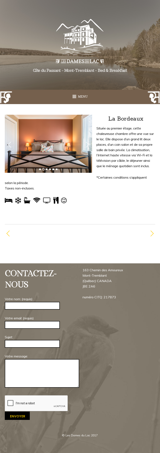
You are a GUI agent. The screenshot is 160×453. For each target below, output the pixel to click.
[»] (87, 144)
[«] (9, 144)
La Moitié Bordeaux (30, 233)
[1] (40, 169)
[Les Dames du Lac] (80, 60)
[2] (43, 169)
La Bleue (116, 233)
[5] (53, 169)
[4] (50, 169)
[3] (47, 169)
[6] (57, 169)
